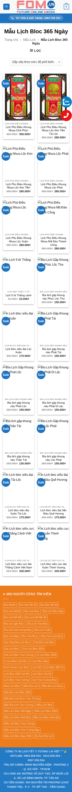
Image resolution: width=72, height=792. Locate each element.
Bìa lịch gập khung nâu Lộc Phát (53, 458)
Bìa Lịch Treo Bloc (37, 623)
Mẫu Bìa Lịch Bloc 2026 (17, 692)
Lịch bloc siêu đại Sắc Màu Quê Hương (53, 512)
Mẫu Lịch (29, 39)
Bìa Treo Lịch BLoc (52, 636)
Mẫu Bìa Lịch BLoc (52, 686)
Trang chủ (11, 39)
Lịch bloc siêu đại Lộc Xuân (18, 351)
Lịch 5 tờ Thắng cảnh (18, 295)
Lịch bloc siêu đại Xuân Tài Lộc (18, 512)
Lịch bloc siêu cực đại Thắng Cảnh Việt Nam (18, 566)
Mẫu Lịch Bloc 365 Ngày (17, 711)
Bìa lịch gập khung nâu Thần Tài (18, 458)
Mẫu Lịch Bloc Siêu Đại (46, 717)
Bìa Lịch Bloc (31, 611)
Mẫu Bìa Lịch (31, 686)
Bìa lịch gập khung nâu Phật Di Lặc (53, 404)
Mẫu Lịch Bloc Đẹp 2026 (17, 736)
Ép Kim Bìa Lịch (44, 736)
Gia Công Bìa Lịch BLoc (17, 642)
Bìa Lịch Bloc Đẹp (53, 611)
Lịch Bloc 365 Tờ (54, 667)
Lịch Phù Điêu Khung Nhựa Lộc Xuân (18, 240)
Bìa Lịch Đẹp (11, 636)
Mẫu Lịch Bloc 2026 (46, 711)
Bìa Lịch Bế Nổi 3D (35, 617)
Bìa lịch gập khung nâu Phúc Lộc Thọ (53, 297)
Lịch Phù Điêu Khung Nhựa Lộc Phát (53, 186)
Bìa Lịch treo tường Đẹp (17, 629)
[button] (6, 7)
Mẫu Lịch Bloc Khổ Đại (17, 717)
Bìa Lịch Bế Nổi (13, 617)
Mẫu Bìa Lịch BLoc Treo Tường (22, 698)
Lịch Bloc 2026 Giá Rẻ (16, 673)
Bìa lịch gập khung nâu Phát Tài (53, 351)
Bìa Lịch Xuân (42, 629)
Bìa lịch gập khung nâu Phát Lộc (18, 404)
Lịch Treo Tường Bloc (44, 679)
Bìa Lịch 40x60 (12, 611)
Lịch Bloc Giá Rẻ (42, 673)
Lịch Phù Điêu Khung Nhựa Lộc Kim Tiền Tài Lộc (53, 130)
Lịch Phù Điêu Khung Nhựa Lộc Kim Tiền (18, 186)
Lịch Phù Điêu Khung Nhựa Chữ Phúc (18, 129)
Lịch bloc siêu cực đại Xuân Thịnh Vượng (54, 566)
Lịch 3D (36, 667)
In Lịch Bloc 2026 (46, 654)
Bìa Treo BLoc (30, 636)
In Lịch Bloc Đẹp (38, 661)
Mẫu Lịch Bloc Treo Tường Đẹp (21, 729)
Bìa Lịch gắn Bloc (14, 623)
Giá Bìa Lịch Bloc (44, 642)
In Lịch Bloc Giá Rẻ (15, 661)
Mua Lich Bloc (12, 686)
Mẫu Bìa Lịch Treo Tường (18, 704)
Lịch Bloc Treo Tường (16, 679)
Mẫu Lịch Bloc (45, 704)
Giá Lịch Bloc (11, 648)
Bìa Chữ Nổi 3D (28, 604)
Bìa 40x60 (9, 604)
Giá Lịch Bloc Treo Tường (18, 654)
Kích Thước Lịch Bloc (16, 667)
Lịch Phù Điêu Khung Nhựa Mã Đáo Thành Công (53, 241)
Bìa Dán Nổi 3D (49, 604)
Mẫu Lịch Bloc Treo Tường (19, 723)
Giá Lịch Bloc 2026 (33, 648)
